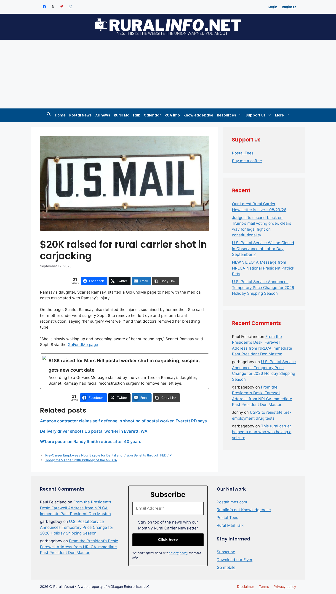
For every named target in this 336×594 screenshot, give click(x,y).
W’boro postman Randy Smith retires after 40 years (90, 441)
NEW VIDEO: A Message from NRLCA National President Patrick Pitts (263, 268)
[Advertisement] (168, 74)
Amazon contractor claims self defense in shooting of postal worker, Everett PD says (123, 420)
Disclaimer (245, 586)
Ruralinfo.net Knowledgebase (244, 510)
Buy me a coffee (247, 161)
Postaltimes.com (232, 502)
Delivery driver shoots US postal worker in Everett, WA (93, 431)
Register (289, 7)
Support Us (255, 115)
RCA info (172, 115)
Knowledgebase (198, 115)
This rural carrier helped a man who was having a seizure (261, 432)
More (279, 115)
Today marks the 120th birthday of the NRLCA (81, 460)
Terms (264, 586)
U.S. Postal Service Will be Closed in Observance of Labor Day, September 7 (263, 248)
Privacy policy (285, 586)
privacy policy (178, 553)
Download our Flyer (234, 559)
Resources (226, 115)
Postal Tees (242, 153)
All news (102, 115)
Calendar (152, 115)
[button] (49, 115)
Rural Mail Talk (127, 115)
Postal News (80, 115)
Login (272, 7)
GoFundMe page (83, 344)
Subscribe (226, 552)
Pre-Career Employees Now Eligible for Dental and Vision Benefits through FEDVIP (108, 455)
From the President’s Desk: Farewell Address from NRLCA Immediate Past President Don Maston (75, 508)
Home (60, 115)
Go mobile (226, 567)
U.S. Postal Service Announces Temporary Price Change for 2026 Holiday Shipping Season (263, 287)
